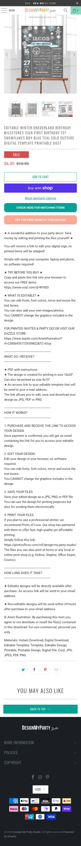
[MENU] (2, 10)
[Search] (66, 10)
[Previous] (7, 55)
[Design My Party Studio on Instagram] (40, 777)
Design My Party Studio (26, 832)
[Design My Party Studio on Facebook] (33, 777)
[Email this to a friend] (56, 669)
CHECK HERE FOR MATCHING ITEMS (40, 207)
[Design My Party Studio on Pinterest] (47, 777)
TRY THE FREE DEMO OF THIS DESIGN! (40, 220)
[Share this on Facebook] (34, 669)
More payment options (40, 198)
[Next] (73, 55)
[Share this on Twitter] (23, 669)
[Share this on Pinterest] (45, 669)
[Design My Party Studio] (40, 10)
